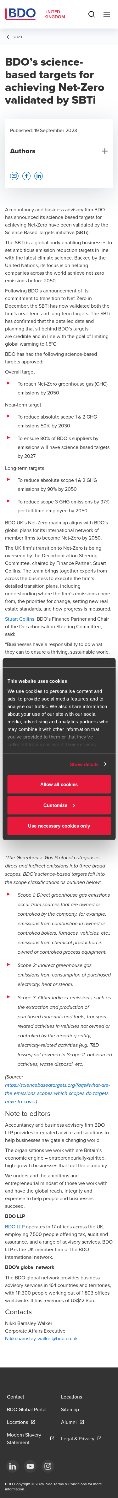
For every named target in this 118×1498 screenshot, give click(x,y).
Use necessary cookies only (59, 826)
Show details (84, 764)
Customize (55, 805)
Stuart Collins (19, 618)
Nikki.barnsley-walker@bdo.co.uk (41, 1338)
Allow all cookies (59, 784)
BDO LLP (15, 1226)
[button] (14, 176)
